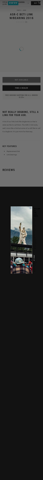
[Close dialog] (30, 208)
